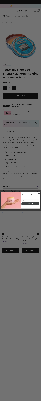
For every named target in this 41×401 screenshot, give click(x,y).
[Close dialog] (39, 193)
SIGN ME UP (30, 203)
